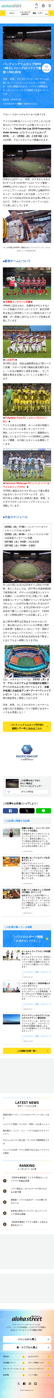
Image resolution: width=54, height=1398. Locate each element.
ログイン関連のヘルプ (36, 1363)
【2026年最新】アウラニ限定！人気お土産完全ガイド (29, 1223)
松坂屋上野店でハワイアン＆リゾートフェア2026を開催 (29, 1212)
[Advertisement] (17, 1289)
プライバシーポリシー (36, 1369)
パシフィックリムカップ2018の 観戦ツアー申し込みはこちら (27, 726)
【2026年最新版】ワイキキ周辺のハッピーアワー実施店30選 (29, 1179)
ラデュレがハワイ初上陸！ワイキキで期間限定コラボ (26, 1141)
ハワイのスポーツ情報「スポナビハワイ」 (20, 104)
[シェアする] (10, 810)
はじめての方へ (33, 1356)
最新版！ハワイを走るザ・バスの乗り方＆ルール (29, 1201)
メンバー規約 (32, 1375)
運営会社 (6, 1356)
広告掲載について (9, 1363)
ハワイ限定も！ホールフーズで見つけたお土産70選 (29, 1190)
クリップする (27, 791)
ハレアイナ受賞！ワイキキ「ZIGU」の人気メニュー (26, 1124)
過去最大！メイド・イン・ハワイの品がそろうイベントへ (26, 1132)
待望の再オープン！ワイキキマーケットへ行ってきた (26, 1116)
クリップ (46, 70)
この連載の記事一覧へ (27, 1051)
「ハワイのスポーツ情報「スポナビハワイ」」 (27, 939)
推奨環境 (6, 1375)
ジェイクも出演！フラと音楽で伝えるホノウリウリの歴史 (26, 1151)
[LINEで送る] (43, 810)
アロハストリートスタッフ (12, 1369)
